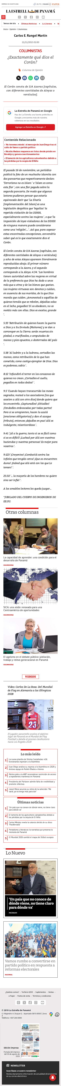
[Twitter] (18, 77)
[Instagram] (38, 17)
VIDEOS (30, 676)
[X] (26, 17)
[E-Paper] (54, 4)
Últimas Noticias (29, 24)
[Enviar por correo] (42, 77)
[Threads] (20, 17)
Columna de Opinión (32, 70)
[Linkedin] (36, 77)
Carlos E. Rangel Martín (30, 35)
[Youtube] (43, 17)
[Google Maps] (51, 1014)
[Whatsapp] (30, 77)
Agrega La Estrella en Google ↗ (30, 127)
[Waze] (57, 1014)
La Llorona (47, 24)
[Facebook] (32, 17)
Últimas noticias (30, 802)
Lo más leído (30, 754)
